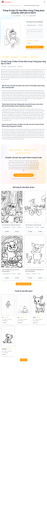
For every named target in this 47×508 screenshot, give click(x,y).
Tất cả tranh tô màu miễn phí (13, 5)
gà (18, 317)
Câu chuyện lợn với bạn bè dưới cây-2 (11, 225)
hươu (34, 317)
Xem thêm (23, 359)
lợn (21, 5)
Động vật (19, 15)
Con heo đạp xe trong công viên (33, 225)
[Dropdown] (44, 2)
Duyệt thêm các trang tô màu (23, 284)
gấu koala (4, 349)
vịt (2, 317)
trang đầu (5, 5)
